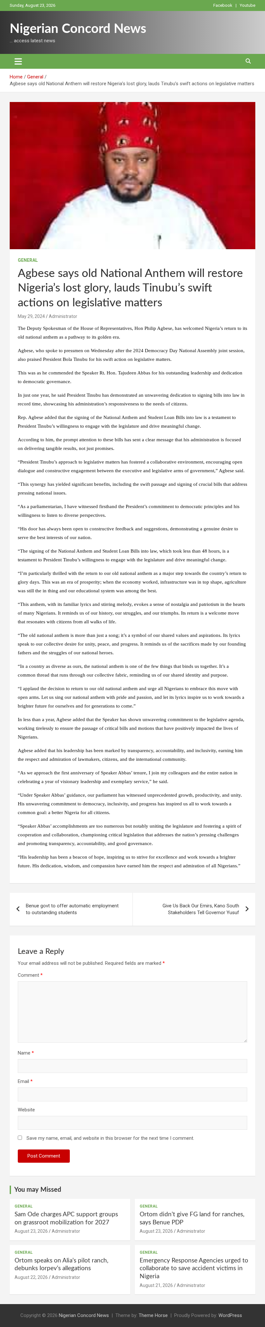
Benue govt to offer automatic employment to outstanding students (72, 909)
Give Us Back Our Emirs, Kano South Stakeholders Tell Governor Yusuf (201, 909)
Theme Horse (153, 1315)
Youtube (247, 5)
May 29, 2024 (31, 316)
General (28, 260)
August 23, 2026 (31, 1231)
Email (25, 1081)
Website (26, 1110)
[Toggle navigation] (18, 61)
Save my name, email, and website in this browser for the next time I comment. (110, 1138)
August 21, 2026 (156, 1285)
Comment (30, 975)
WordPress (230, 1315)
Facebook (222, 5)
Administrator (63, 316)
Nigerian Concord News (78, 29)
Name (26, 1053)
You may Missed (37, 1190)
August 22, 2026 (31, 1277)
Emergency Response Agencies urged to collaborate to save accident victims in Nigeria (194, 1269)
